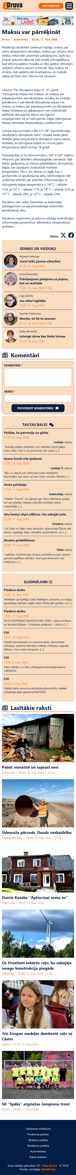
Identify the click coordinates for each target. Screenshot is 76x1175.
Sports (6, 1044)
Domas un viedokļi (38, 248)
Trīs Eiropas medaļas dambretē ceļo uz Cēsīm (37, 1035)
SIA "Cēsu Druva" (47, 1165)
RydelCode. (49, 1169)
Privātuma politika (38, 1134)
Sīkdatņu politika (38, 1140)
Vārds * (9, 391)
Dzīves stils (8, 772)
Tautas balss (35, 424)
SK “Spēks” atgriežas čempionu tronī (36, 1103)
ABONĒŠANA (50, 6)
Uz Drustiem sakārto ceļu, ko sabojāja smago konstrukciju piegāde (37, 965)
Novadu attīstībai (12, 838)
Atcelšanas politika (38, 1145)
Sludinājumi (36, 581)
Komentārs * (13, 365)
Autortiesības (38, 1151)
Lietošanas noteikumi (38, 1128)
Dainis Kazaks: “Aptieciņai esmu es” (35, 897)
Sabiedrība (21, 39)
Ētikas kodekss (38, 1157)
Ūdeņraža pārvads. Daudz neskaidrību (37, 832)
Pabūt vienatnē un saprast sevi (30, 767)
